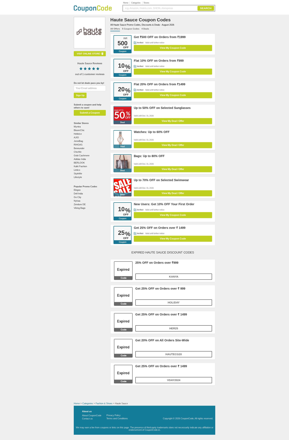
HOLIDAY (174, 302)
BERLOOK (79, 162)
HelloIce (78, 134)
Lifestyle (78, 177)
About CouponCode (91, 415)
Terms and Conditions (117, 418)
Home (125, 3)
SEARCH (205, 8)
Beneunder (79, 148)
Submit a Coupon (90, 112)
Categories (136, 3)
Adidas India (80, 159)
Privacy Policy (113, 415)
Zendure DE (80, 204)
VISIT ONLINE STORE (88, 53)
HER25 (173, 328)
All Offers (115, 29)
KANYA (173, 276)
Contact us (87, 418)
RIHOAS (78, 144)
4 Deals (145, 29)
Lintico (77, 170)
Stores (146, 3)
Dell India (78, 193)
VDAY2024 (173, 380)
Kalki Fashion (80, 166)
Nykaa (77, 200)
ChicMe (77, 152)
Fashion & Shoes (104, 403)
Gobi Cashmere (81, 155)
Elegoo (77, 190)
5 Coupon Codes (130, 29)
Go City (77, 197)
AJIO (76, 137)
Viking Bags (79, 208)
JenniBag (78, 141)
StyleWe (78, 173)
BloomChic (79, 130)
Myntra (77, 126)
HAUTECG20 (173, 354)
